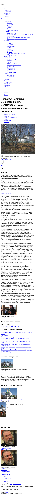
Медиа (6, 73)
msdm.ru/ (3, 165)
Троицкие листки (12, 28)
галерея (6, 119)
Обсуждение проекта (13, 55)
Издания (9, 52)
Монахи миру (11, 69)
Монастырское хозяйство (14, 65)
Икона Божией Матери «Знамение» (10, 326)
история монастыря (9, 114)
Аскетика (9, 60)
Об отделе (7, 8)
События (9, 23)
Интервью (10, 44)
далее (6, 492)
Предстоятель (7, 21)
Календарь (7, 14)
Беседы (9, 47)
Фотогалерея (10, 76)
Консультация (11, 68)
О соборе (3, 372)
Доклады (9, 26)
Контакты (6, 16)
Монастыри (7, 56)
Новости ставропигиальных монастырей (18, 37)
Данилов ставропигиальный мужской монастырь (14, 400)
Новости (6, 31)
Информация (7, 10)
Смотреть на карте (6, 159)
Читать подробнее (6, 193)
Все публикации (5, 471)
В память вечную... (12, 63)
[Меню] (1, 3)
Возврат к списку (5, 474)
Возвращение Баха (6, 448)
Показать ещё (4, 335)
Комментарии (11, 46)
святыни (6, 116)
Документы (7, 13)
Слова (9, 27)
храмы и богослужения (10, 117)
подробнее (4, 317)
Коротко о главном (12, 30)
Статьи (9, 43)
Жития (9, 62)
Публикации (7, 41)
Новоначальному (12, 59)
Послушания (10, 70)
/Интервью (4, 449)
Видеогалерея (11, 75)
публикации (7, 120)
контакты (6, 122)
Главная (6, 92)
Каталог (6, 95)
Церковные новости (12, 33)
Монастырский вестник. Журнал (16, 53)
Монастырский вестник (7, 18)
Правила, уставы (12, 72)
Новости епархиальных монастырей (17, 39)
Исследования (11, 66)
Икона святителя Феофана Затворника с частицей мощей (16, 352)
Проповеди (10, 24)
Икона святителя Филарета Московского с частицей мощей (17, 337)
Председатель (7, 11)
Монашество (7, 57)
